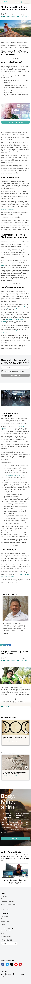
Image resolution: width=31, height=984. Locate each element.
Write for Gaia (5, 921)
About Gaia (4, 896)
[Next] (26, 732)
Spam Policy (4, 907)
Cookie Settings (5, 909)
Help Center (4, 916)
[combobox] (9, 943)
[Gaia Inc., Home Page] (5, 2)
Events (3, 924)
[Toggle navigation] (1, 2)
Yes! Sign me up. (15, 375)
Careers (3, 919)
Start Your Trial (15, 838)
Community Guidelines (7, 901)
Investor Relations (6, 930)
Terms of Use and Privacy (8, 904)
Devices (3, 899)
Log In (27, 2)
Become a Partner (6, 936)
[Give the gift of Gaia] (21, 2)
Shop (2, 933)
